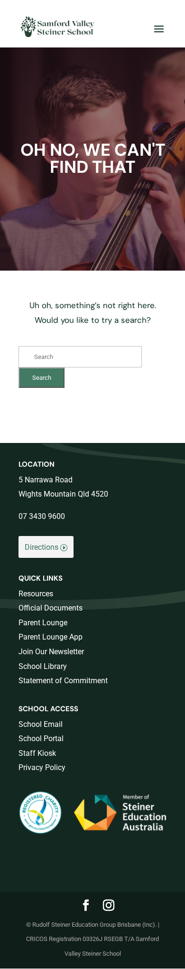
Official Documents (50, 607)
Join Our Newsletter (51, 651)
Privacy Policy (41, 767)
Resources (35, 593)
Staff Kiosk (37, 753)
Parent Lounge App (50, 636)
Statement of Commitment (63, 680)
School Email (40, 724)
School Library (42, 666)
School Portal (41, 738)
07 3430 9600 (41, 516)
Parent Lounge (42, 622)
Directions (41, 547)
